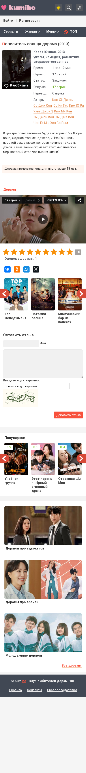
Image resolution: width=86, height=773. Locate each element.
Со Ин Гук (60, 106)
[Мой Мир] (26, 269)
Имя (43, 343)
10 (69, 251)
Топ (73, 31)
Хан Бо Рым (59, 123)
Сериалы (11, 31)
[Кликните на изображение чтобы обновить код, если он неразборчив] (20, 406)
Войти (8, 21)
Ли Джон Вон (44, 117)
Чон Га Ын (41, 123)
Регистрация (30, 21)
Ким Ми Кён (63, 111)
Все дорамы (72, 665)
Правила (15, 690)
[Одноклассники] (17, 269)
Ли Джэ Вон (65, 117)
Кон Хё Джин (62, 100)
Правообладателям (62, 690)
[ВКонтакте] (7, 269)
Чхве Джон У (43, 111)
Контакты (34, 690)
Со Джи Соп (43, 106)
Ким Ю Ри (76, 106)
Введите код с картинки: (21, 380)
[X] (36, 269)
